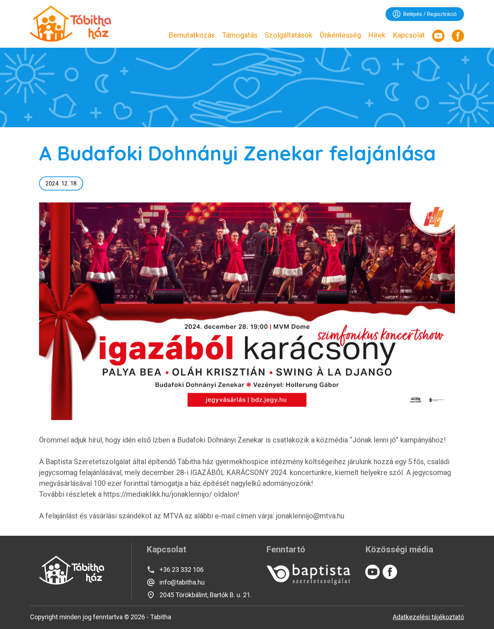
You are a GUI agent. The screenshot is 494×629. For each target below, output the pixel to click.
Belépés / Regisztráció (430, 14)
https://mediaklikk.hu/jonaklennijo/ (157, 494)
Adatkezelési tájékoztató (428, 617)
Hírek (377, 35)
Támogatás (239, 35)
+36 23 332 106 (181, 569)
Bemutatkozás (192, 35)
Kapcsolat (409, 35)
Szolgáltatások (288, 35)
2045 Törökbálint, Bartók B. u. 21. (205, 595)
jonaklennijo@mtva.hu (310, 516)
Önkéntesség (340, 35)
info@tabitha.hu (182, 582)
